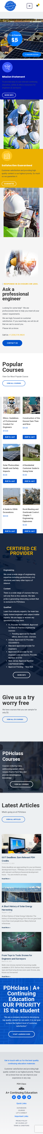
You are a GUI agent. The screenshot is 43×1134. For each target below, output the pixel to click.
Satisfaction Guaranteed (17, 165)
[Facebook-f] (24, 1097)
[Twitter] (14, 1097)
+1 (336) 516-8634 (16, 335)
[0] (37, 6)
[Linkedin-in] (19, 1097)
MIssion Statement (13, 76)
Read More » (6, 879)
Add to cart (10, 437)
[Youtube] (29, 1097)
